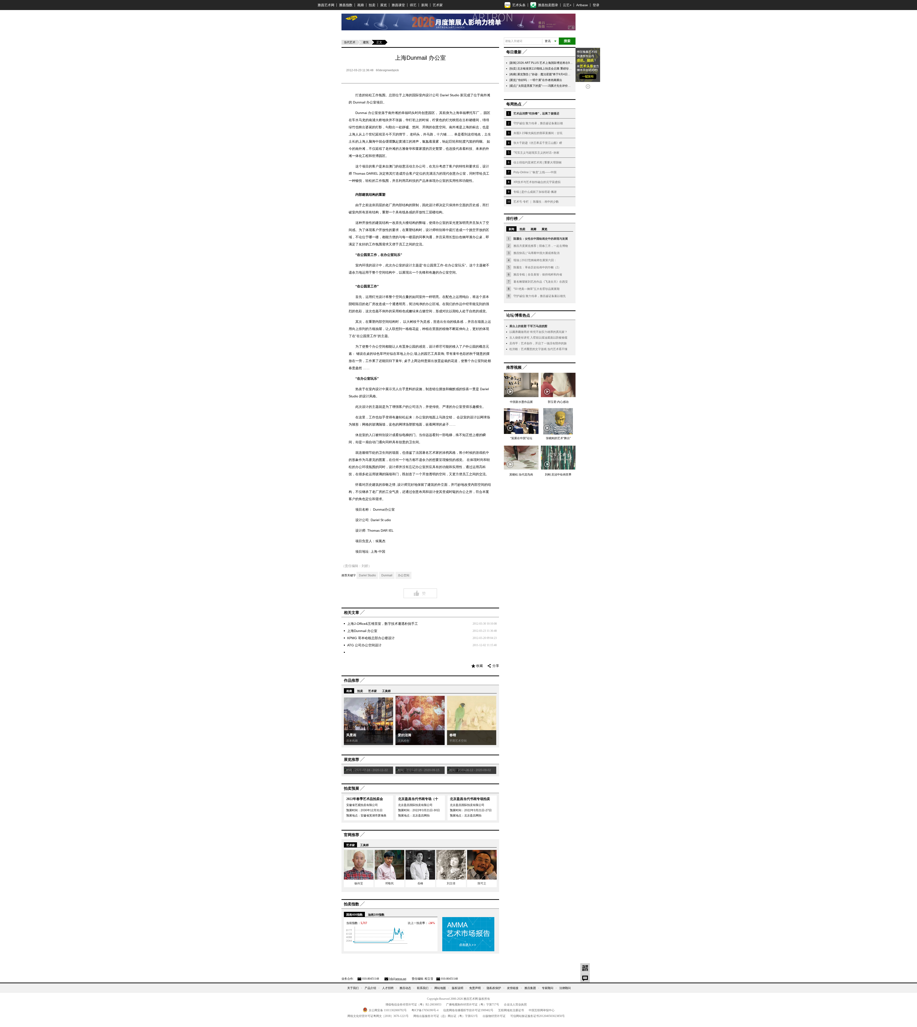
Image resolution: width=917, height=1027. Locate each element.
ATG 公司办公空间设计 (364, 645)
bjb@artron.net (397, 978)
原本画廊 (352, 740)
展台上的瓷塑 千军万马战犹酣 (528, 326)
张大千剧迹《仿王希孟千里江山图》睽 (537, 143)
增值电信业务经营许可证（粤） (413, 1004)
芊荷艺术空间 (458, 740)
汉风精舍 (403, 740)
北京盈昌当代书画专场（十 (418, 799)
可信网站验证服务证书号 (537, 1016)
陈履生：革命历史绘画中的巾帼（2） (537, 267)
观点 (513, 85)
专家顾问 (547, 988)
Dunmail (386, 575)
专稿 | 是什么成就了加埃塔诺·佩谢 (535, 192)
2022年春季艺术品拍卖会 (364, 799)
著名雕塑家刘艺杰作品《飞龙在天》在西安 (540, 281)
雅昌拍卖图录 (548, 5)
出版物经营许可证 (494, 1016)
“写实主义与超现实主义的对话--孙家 (536, 152)
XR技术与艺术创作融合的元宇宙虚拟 (536, 182)
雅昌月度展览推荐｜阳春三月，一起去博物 (540, 246)
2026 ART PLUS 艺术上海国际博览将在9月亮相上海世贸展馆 (556, 63)
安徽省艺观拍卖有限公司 (362, 805)
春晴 (452, 735)
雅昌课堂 (398, 5)
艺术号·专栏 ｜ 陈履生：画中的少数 (536, 201)
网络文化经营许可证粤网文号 (378, 1016)
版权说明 (457, 988)
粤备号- (424, 1010)
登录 (596, 5)
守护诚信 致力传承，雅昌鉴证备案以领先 (539, 296)
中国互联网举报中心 (541, 1010)
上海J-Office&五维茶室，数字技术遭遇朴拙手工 (382, 624)
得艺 (413, 5)
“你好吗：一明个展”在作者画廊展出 (539, 80)
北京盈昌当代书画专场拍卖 (470, 799)
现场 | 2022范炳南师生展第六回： (535, 260)
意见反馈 (585, 978)
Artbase (582, 5)
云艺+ (567, 5)
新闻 (424, 5)
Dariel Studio (367, 575)
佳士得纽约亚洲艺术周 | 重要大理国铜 (537, 162)
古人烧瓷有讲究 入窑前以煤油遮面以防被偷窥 (538, 337)
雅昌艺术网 (326, 5)
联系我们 (422, 988)
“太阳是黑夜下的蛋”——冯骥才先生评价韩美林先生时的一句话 (557, 85)
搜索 (567, 41)
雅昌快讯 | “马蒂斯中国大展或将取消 (536, 253)
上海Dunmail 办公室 (362, 631)
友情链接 (512, 988)
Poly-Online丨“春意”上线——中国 (534, 172)
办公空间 (403, 575)
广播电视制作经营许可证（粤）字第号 (472, 1004)
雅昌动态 (405, 988)
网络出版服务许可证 (445, 1016)
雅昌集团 (530, 988)
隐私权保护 (494, 988)
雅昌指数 (345, 5)
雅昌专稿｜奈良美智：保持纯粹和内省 (537, 274)
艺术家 (438, 5)
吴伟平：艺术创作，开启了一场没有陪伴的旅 (538, 343)
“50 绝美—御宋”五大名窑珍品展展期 (536, 289)
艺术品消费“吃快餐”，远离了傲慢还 (536, 113)
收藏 (479, 666)
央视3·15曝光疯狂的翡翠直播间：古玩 (537, 133)
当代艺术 (349, 42)
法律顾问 (565, 988)
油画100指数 (376, 914)
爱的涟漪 (404, 735)
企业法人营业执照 (515, 1004)
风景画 (351, 735)
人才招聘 (388, 988)
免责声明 (475, 988)
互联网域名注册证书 (511, 1010)
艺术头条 (519, 5)
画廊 (360, 5)
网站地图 (440, 988)
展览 (383, 5)
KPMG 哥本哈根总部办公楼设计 (371, 638)
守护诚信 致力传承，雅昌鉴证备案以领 (538, 123)
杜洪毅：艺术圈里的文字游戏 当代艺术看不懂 (538, 349)
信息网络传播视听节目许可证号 (468, 1010)
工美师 (386, 691)
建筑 (366, 42)
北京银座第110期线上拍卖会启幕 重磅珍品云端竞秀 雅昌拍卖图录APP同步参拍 (567, 68)
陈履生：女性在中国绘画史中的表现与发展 (540, 238)
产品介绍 (370, 988)
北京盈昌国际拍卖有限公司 (415, 805)
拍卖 (372, 5)
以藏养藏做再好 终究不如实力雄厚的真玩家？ (538, 332)
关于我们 (353, 988)
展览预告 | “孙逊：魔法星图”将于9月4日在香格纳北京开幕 (554, 74)
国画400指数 (354, 914)
